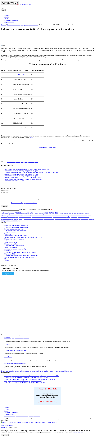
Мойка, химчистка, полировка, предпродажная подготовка (23, 237)
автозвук (70, 213)
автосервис (85, 213)
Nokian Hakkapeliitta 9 (20, 75)
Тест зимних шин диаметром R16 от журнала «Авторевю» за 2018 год (26, 169)
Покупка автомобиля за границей (15, 230)
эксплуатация (89, 219)
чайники (66, 219)
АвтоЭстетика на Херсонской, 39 (15, 350)
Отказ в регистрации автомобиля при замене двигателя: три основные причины (29, 379)
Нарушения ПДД (9, 254)
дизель (32, 215)
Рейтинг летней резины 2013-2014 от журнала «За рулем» (22, 177)
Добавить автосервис (11, 20)
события (86, 217)
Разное (6, 260)
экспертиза (80, 219)
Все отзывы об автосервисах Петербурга (59, 371)
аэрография (5, 215)
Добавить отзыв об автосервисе (11, 371)
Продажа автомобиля (11, 244)
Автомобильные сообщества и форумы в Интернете (20, 255)
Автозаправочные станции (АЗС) (15, 249)
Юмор (6, 259)
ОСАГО (51, 213)
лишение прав (82, 215)
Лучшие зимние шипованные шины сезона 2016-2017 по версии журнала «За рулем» (31, 172)
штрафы (73, 219)
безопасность (14, 215)
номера (3, 217)
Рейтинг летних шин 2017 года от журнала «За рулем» (21, 176)
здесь (31, 137)
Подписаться (8, 274)
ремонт (80, 217)
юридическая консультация (10, 221)
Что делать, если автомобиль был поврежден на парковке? (22, 381)
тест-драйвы (23, 219)
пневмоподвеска (30, 217)
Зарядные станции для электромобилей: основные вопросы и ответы (26, 377)
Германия (23, 213)
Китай (29, 213)
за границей (39, 215)
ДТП (6, 240)
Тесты (6, 18)
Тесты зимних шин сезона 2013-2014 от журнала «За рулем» (23, 179)
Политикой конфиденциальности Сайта (24, 203)
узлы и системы (48, 219)
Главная (6, 15)
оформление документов (15, 217)
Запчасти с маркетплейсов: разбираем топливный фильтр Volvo (24, 382)
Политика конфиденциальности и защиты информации (22, 416)
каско (54, 215)
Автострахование (9, 232)
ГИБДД (17, 213)
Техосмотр (7, 234)
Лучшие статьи (37, 213)
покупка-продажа (49, 217)
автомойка (77, 213)
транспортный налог (35, 219)
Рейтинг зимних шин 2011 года (14, 181)
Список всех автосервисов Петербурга (33, 371)
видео (21, 215)
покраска (39, 217)
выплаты (27, 215)
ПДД (56, 213)
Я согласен (4, 435)
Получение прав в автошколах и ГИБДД (17, 227)
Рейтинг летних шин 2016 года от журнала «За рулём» (21, 174)
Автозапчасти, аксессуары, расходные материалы (22, 25)
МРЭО (46, 213)
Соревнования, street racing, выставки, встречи (19, 257)
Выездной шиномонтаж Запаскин (15, 363)
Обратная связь (9, 22)
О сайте (6, 17)
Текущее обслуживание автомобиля (15, 235)
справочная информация (9, 219)
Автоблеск (7, 344)
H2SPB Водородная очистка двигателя (16, 338)
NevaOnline (8, 357)
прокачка (74, 217)
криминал (73, 215)
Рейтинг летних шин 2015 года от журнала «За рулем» (21, 171)
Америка (11, 213)
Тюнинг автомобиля (10, 247)
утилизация (59, 219)
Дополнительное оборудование (14, 245)
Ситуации (7, 250)
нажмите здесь (77, 432)
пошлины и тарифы (63, 217)
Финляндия (62, 213)
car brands (4, 213)
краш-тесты (65, 215)
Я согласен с (20, 203)
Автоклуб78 (4, 427)
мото (89, 215)
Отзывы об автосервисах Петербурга (16, 225)
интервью (47, 215)
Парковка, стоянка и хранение (14, 239)
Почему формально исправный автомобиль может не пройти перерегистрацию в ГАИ (31, 376)
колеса (58, 215)
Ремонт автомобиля (10, 242)
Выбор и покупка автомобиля (13, 229)
